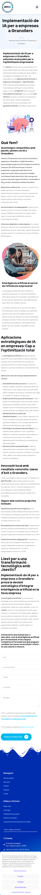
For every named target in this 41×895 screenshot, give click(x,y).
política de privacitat (27, 727)
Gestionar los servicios (20, 871)
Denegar (20, 882)
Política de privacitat (18, 892)
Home (21, 38)
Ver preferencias (20, 887)
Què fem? (9, 142)
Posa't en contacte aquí (13, 737)
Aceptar (20, 876)
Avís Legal (27, 892)
